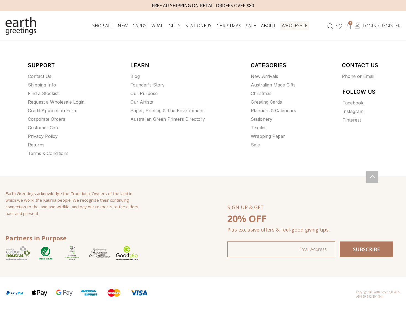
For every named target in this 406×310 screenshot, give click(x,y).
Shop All (102, 26)
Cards (140, 26)
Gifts (174, 26)
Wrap (157, 26)
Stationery (198, 26)
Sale (251, 26)
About (268, 26)
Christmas (229, 26)
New (123, 26)
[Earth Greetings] (21, 26)
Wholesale (294, 26)
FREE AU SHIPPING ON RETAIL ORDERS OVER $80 (203, 5)
